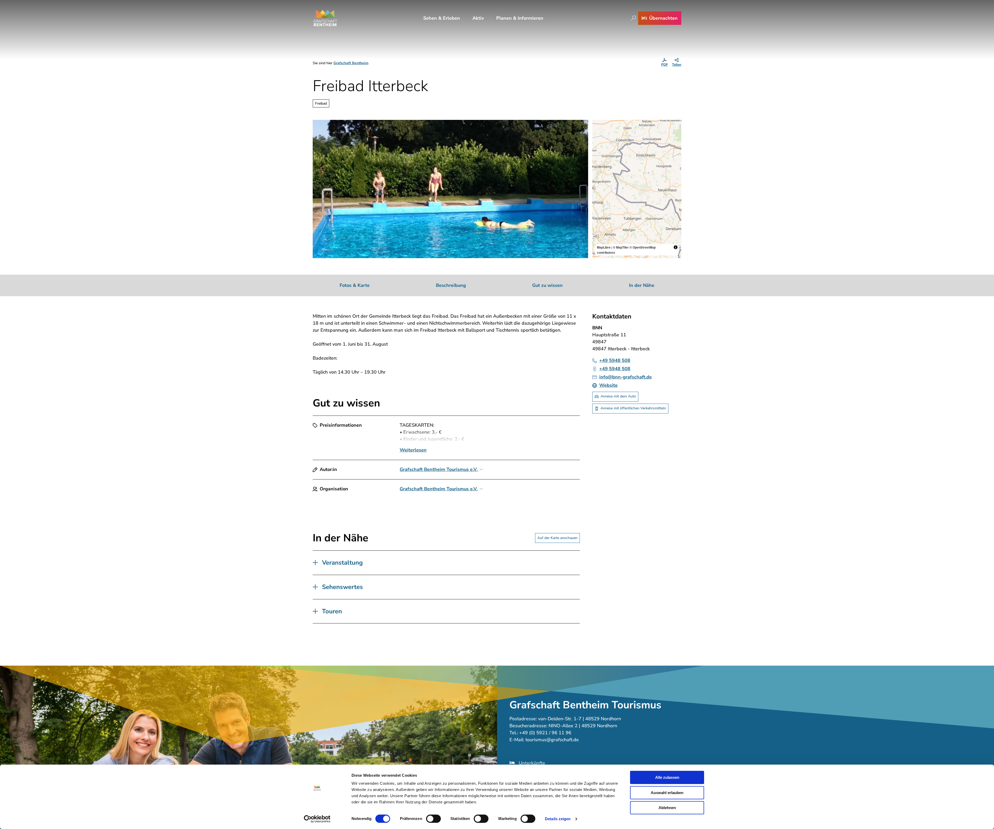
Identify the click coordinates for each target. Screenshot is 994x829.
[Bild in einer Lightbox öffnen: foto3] (450, 189)
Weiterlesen (413, 450)
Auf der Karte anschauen (557, 537)
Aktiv (478, 18)
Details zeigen (558, 819)
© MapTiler (621, 247)
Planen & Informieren (519, 18)
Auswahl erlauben (667, 792)
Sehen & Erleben (441, 18)
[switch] (433, 819)
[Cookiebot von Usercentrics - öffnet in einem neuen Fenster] (317, 819)
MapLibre (604, 247)
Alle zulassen (667, 777)
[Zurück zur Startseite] (325, 18)
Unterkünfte (532, 763)
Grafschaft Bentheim (350, 63)
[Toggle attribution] (676, 247)
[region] (636, 189)
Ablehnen (667, 807)
